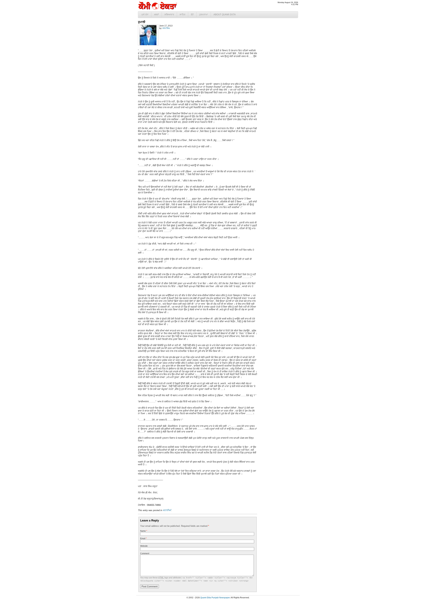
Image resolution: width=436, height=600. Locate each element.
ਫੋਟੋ (192, 14)
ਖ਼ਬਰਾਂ (156, 14)
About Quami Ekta (225, 14)
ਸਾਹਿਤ (182, 14)
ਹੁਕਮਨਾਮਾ (203, 14)
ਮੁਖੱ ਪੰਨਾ (145, 14)
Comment (144, 553)
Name (143, 531)
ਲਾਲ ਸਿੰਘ (166, 28)
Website (144, 546)
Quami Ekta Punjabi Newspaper (215, 597)
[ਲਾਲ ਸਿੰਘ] (148, 44)
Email (143, 538)
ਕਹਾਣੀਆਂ (167, 510)
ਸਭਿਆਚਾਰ (169, 14)
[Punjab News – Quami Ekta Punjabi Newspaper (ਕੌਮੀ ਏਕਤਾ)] (157, 8)
